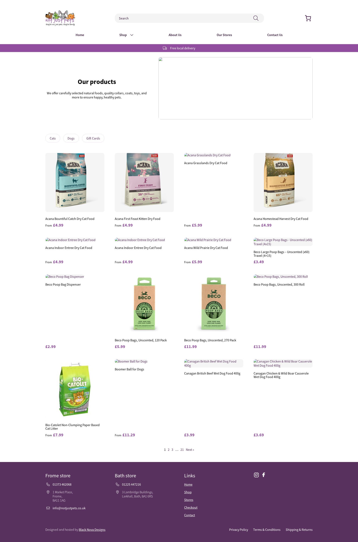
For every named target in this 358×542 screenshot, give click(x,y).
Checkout (190, 507)
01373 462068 (62, 484)
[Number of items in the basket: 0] (308, 18)
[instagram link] (256, 475)
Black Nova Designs (92, 529)
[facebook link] (263, 475)
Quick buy (75, 183)
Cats (53, 138)
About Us (175, 35)
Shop (123, 35)
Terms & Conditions (267, 529)
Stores (188, 500)
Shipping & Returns (299, 529)
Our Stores (224, 35)
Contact (189, 515)
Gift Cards (93, 138)
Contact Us (275, 35)
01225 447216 (131, 484)
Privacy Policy (238, 529)
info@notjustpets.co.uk (69, 508)
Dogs (71, 138)
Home (80, 35)
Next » (190, 449)
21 (182, 449)
